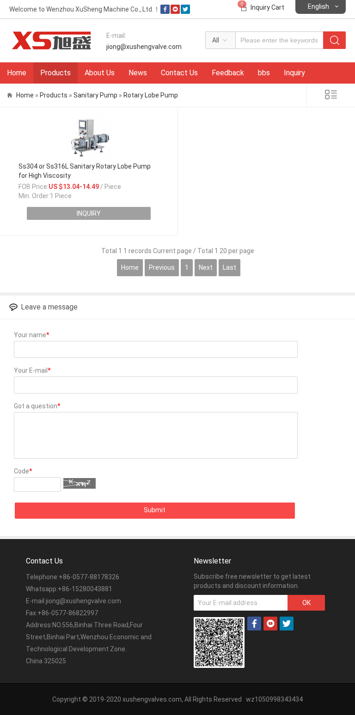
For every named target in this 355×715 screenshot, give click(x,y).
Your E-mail (32, 370)
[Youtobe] (175, 11)
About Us (100, 72)
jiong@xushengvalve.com (144, 46)
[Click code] (79, 483)
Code (23, 471)
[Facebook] (165, 11)
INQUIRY (89, 213)
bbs (264, 72)
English (318, 6)
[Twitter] (185, 11)
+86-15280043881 (85, 589)
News (138, 72)
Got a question (37, 406)
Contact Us (179, 72)
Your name (31, 335)
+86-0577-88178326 (89, 577)
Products (55, 72)
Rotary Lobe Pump (150, 95)
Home (16, 72)
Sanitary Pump (95, 95)
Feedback (228, 72)
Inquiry (294, 72)
